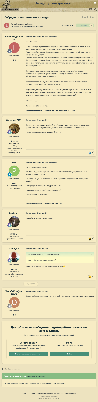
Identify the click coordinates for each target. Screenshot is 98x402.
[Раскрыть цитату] (29, 254)
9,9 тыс (15, 141)
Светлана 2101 (13, 120)
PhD (14, 162)
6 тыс (15, 269)
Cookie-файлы (70, 393)
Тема (32, 393)
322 (15, 183)
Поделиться (68, 25)
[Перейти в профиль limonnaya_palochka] (6, 25)
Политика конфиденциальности (50, 393)
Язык (24, 393)
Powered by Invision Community (49, 398)
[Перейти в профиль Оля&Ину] (14, 221)
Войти (69, 354)
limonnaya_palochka (24, 24)
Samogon (14, 248)
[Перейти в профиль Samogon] (14, 256)
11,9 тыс (15, 234)
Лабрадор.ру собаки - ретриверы (53, 3)
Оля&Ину (14, 213)
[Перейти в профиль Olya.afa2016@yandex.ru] (14, 302)
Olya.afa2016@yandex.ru (14, 292)
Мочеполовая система (34, 26)
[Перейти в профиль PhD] (14, 171)
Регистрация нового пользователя (28, 354)
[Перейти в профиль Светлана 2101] (14, 128)
